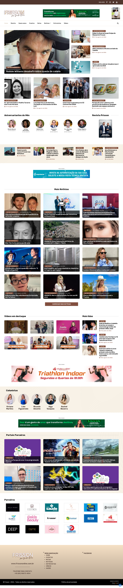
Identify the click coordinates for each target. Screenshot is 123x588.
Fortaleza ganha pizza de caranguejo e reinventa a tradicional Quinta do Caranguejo (100, 488)
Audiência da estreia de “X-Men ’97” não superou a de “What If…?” (59, 488)
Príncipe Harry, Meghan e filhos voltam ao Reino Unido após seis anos (52, 153)
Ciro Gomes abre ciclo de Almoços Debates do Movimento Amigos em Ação (82, 153)
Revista (13, 23)
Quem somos (22, 23)
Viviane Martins (9, 408)
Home (6, 23)
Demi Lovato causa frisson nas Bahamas (23, 151)
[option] (12, 127)
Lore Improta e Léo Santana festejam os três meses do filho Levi (45, 104)
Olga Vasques (50, 408)
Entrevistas (57, 23)
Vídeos (66, 23)
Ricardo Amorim (37, 408)
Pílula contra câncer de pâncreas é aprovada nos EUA (105, 65)
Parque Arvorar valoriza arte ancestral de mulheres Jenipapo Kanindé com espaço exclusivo (104, 104)
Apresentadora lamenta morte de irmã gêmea (32, 71)
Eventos (32, 23)
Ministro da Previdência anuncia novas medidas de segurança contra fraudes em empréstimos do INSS (21, 487)
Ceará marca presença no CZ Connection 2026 (73, 103)
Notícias (47, 23)
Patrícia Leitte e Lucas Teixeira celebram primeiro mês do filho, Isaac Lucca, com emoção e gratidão (108, 352)
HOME (48, 555)
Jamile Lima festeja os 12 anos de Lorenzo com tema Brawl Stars (108, 338)
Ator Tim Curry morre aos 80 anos (17, 243)
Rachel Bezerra (64, 408)
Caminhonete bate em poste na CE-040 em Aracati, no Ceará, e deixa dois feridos (99, 461)
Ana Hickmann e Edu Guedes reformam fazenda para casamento (111, 153)
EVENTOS (49, 557)
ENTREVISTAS (51, 564)
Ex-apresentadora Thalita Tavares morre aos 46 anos (17, 103)
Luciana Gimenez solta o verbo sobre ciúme (99, 270)
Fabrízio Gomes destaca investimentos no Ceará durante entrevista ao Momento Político (99, 214)
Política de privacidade (69, 582)
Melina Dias (26, 129)
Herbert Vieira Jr (82, 130)
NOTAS (48, 559)
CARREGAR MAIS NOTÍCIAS (61, 304)
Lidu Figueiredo (23, 408)
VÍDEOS (48, 566)
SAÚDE (48, 568)
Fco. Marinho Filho (54, 130)
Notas (39, 23)
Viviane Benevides (12, 130)
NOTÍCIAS (49, 562)
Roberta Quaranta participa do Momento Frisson (104, 34)
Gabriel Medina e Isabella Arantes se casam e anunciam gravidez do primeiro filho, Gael (108, 326)
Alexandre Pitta (40, 130)
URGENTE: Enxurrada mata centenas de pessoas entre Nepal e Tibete (59, 242)
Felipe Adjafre (68, 129)
